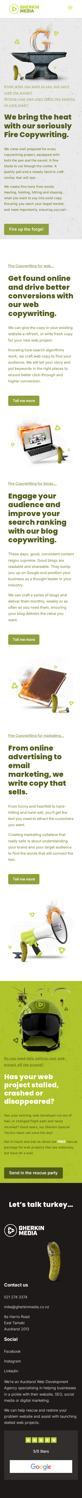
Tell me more (24, 400)
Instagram (12, 1361)
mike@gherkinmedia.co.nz (26, 1307)
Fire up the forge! (26, 229)
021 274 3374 (15, 1297)
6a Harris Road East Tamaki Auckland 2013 (17, 1322)
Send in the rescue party (33, 1172)
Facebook (12, 1351)
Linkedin (11, 1371)
